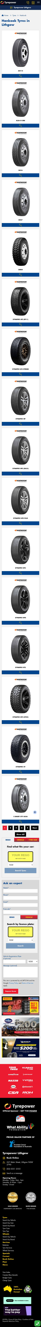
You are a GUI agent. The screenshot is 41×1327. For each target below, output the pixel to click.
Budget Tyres (7, 1278)
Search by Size (8, 1223)
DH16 (20, 170)
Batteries (6, 1245)
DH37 (20, 220)
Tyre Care (6, 1228)
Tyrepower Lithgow (22, 7)
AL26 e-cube (20, 120)
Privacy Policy (13, 983)
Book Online (8, 1259)
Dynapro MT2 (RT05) (20, 717)
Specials (6, 1253)
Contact (6, 1256)
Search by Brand (9, 1226)
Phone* (6, 895)
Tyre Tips (6, 1231)
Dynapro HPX (20, 618)
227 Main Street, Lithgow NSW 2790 (20, 1163)
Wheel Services (8, 1250)
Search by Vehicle (9, 1220)
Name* (6, 888)
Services (6, 1242)
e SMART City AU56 (21, 816)
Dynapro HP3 (20, 568)
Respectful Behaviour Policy (11, 1321)
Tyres (5, 1217)
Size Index (6, 1272)
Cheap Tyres (7, 1280)
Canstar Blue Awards (10, 1275)
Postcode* (7, 909)
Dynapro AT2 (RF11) (20, 319)
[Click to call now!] (28, 2)
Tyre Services (7, 1248)
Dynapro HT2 (20, 667)
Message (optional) (10, 966)
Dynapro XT (20, 767)
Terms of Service (27, 983)
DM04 (20, 270)
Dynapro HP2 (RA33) (21, 468)
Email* (5, 902)
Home (6, 15)
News (5, 1265)
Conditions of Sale (27, 1319)
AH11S (20, 71)
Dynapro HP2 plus (20, 518)
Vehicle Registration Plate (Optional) (12, 957)
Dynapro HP (20, 419)
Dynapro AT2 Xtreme (20, 369)
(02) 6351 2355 (13, 1169)
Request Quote (10, 991)
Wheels (6, 1234)
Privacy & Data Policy (15, 1319)
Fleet (5, 1262)
